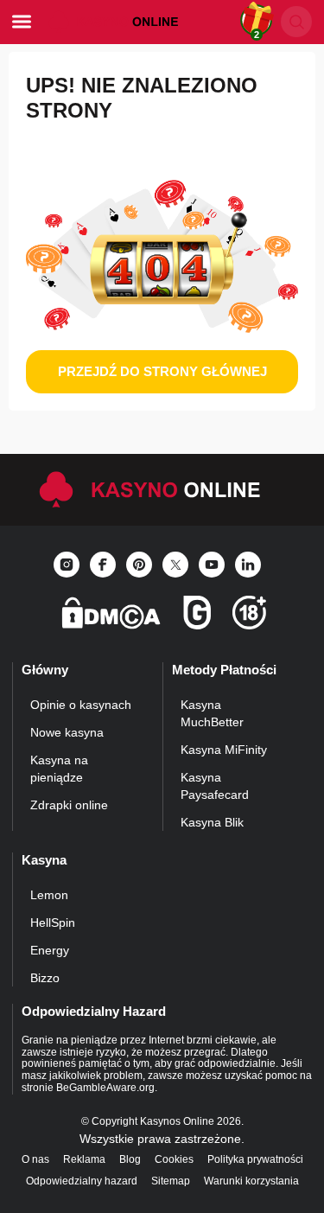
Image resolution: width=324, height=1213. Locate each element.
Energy (49, 950)
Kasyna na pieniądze (59, 768)
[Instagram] (66, 565)
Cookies (174, 1159)
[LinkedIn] (248, 565)
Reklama (84, 1159)
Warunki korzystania (251, 1181)
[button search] (296, 21)
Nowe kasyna (67, 732)
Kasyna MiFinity (224, 750)
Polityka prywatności (255, 1159)
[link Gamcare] (197, 618)
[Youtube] (212, 565)
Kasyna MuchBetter (212, 713)
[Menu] (21, 21)
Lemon (49, 895)
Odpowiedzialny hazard (81, 1181)
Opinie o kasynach (80, 705)
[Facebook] (103, 565)
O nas (35, 1159)
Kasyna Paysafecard (215, 785)
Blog (130, 1159)
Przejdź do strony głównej (162, 371)
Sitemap (170, 1181)
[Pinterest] (139, 565)
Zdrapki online (69, 805)
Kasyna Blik (212, 822)
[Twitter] (175, 565)
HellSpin (52, 922)
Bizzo (45, 978)
